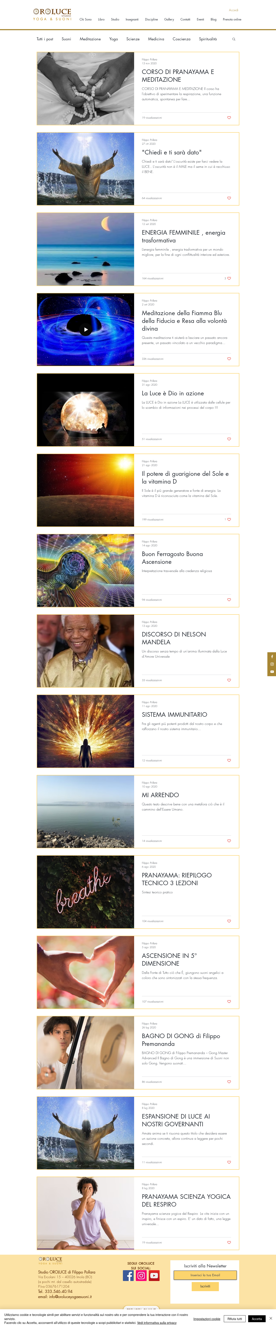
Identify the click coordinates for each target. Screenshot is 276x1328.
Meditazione (90, 38)
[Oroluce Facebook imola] (272, 656)
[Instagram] (141, 1275)
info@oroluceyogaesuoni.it (70, 1296)
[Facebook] (128, 1275)
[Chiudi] (270, 1319)
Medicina (156, 38)
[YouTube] (154, 1275)
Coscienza (181, 38)
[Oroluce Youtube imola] (272, 672)
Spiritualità (208, 38)
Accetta (257, 1319)
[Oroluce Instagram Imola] (272, 664)
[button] (234, 39)
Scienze (133, 38)
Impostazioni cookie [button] (206, 1319)
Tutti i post (45, 38)
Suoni (66, 38)
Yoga (113, 38)
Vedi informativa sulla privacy (157, 1322)
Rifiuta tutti (234, 1319)
